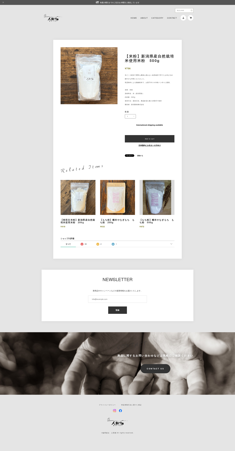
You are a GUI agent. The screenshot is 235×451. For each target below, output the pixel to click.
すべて (68, 244)
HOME (134, 18)
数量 (127, 112)
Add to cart (149, 139)
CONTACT (172, 18)
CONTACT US (155, 368)
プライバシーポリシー (107, 405)
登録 (118, 310)
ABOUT (144, 18)
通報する (140, 155)
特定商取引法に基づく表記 (131, 405)
